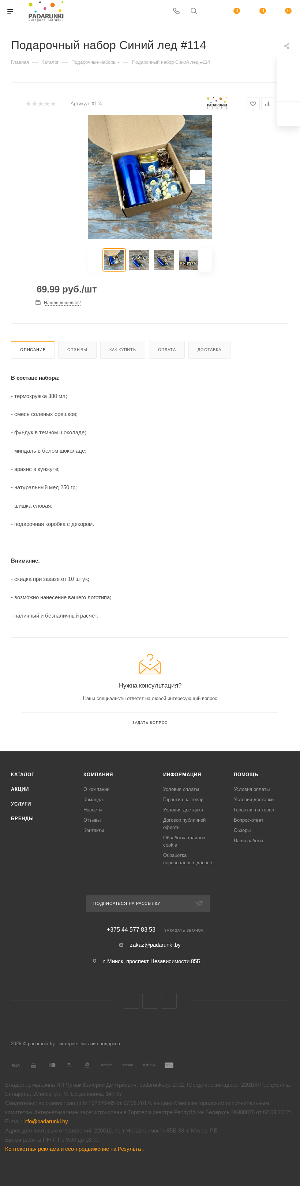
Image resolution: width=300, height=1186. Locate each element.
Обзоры (242, 830)
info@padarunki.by (45, 1121)
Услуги (21, 804)
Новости (92, 810)
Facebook (150, 1001)
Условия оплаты (181, 789)
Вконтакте (131, 1001)
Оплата (167, 349)
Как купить (122, 349)
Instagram (169, 1001)
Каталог (22, 774)
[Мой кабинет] (211, 11)
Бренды (22, 818)
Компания (98, 774)
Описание (32, 349)
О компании (96, 789)
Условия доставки (183, 810)
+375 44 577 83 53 (131, 930)
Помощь (246, 774)
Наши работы (248, 840)
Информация (182, 774)
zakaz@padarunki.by (155, 945)
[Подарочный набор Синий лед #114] (150, 177)
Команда (93, 799)
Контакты (93, 830)
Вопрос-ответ (248, 820)
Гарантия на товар (183, 799)
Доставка (209, 349)
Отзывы (77, 349)
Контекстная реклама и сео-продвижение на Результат (74, 1149)
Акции (20, 789)
